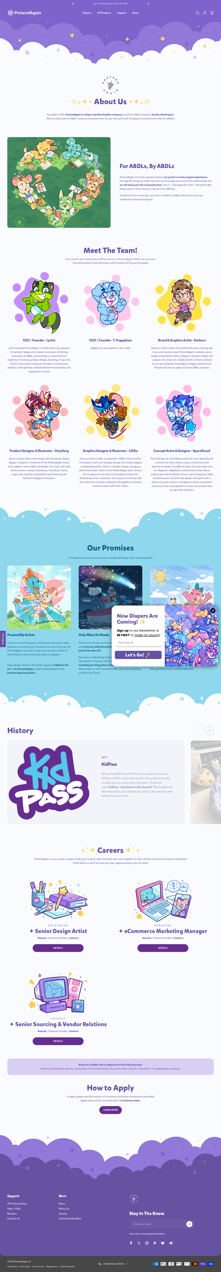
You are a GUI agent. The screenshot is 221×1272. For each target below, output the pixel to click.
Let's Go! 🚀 (138, 655)
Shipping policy (52, 1266)
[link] (39, 303)
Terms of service (38, 1266)
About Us (64, 1208)
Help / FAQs (14, 1208)
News (62, 1203)
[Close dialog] (213, 610)
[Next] (148, 3)
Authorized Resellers (70, 1218)
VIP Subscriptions (17, 1203)
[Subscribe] (189, 1224)
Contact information (67, 1266)
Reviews (11, 1213)
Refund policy (12, 1266)
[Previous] (73, 3)
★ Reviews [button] (2, 639)
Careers (63, 1213)
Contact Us (13, 1218)
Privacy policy (25, 1266)
